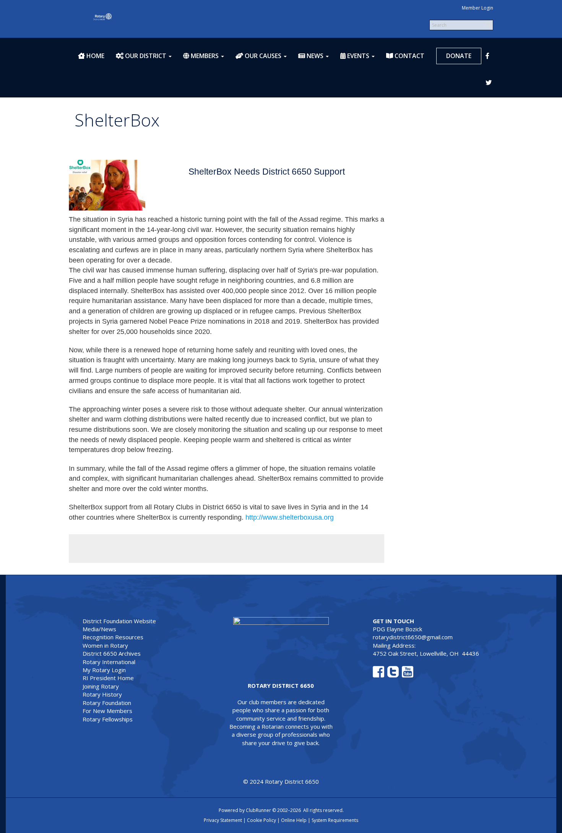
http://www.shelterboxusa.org (289, 517)
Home (94, 56)
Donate (458, 56)
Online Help (294, 820)
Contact (408, 56)
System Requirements (335, 820)
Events (357, 56)
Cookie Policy (261, 820)
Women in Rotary (105, 645)
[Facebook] (493, 56)
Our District (144, 56)
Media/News (99, 629)
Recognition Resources (113, 637)
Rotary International (109, 662)
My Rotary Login (104, 670)
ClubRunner (258, 810)
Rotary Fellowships (108, 719)
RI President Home (108, 678)
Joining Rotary (101, 686)
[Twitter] (493, 82)
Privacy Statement (223, 820)
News (314, 56)
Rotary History (102, 694)
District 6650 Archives (112, 653)
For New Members (107, 711)
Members (204, 56)
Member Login (477, 8)
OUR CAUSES (262, 56)
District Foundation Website (119, 621)
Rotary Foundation (107, 703)
